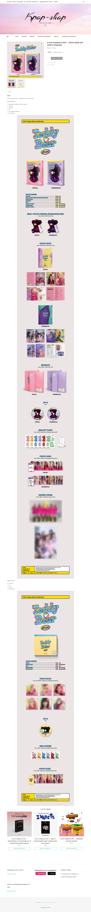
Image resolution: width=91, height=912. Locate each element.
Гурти (17, 36)
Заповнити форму (11, 874)
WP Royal (53, 902)
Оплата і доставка (18, 1)
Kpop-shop (45, 16)
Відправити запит (11, 891)
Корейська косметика (69, 36)
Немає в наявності (19, 848)
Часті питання (27, 1)
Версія (49, 52)
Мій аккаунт (35, 1)
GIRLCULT (56, 36)
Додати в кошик (56, 58)
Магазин (9, 1)
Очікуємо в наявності (44, 36)
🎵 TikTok (52, 873)
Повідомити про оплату (46, 1)
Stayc (53, 64)
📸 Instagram (41, 873)
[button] (41, 44)
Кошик (55, 1)
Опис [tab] (10, 91)
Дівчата (32, 36)
